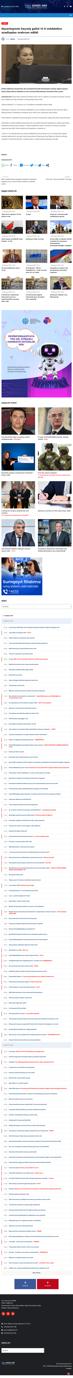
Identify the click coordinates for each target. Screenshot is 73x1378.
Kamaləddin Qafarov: (31, 976)
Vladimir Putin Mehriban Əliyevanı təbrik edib (23, 1115)
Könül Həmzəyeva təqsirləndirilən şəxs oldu (22, 648)
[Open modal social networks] (47, 165)
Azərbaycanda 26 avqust (24, 1013)
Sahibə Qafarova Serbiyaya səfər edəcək (22, 638)
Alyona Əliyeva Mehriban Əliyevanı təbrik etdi (23, 945)
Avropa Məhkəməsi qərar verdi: (39, 767)
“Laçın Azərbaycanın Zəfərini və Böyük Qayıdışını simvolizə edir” (29, 852)
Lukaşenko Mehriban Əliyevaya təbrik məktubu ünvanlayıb (27, 1109)
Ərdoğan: (31, 1062)
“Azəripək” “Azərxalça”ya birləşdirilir (24, 1241)
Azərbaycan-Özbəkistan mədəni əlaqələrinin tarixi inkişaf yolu (31, 1130)
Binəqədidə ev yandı (18, 950)
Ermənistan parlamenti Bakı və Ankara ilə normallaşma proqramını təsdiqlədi (33, 1093)
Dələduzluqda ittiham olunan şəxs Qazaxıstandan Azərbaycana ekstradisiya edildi (35, 1141)
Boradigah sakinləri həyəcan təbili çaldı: (31, 815)
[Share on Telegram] (41, 165)
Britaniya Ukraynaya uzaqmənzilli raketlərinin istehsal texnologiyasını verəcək (33, 1024)
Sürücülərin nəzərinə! (15, 675)
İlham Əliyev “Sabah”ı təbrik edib (19, 901)
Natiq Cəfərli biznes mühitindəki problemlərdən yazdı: (32, 857)
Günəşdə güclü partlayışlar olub (19, 1194)
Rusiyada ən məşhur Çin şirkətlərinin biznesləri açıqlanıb (59, 270)
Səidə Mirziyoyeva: (38, 1088)
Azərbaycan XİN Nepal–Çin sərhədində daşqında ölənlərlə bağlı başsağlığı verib (34, 627)
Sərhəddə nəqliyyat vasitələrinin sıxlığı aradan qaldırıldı (26, 820)
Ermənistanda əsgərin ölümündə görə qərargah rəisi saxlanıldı (35, 297)
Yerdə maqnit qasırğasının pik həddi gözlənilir (23, 804)
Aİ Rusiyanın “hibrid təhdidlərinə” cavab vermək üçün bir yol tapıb (36, 270)
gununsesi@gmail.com (10, 1330)
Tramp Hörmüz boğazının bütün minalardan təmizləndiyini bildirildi (30, 1162)
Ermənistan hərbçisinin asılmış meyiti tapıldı (23, 1152)
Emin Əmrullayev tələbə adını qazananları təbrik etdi (25, 1136)
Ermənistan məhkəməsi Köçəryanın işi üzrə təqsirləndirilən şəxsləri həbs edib (33, 783)
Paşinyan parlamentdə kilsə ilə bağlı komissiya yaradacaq (27, 1210)
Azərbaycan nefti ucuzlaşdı (17, 1008)
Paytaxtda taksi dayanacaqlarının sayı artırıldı (23, 757)
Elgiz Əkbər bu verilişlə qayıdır (18, 1083)
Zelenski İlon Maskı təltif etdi (18, 831)
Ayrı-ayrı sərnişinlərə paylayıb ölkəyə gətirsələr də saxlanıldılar (29, 1146)
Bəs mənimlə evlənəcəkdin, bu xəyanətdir (35, 697)
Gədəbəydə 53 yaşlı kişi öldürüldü (19, 1120)
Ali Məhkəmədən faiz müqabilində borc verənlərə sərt (30, 960)
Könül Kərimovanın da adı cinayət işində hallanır (24, 664)
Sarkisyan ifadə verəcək (35, 239)
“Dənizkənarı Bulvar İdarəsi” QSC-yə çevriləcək (24, 1247)
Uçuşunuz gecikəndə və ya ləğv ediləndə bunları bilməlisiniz (28, 734)
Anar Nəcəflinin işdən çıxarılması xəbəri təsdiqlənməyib (15, 438)
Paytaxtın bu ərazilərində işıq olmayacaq (22, 1067)
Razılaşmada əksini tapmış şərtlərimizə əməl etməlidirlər (30, 862)
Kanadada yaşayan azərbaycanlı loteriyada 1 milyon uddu (17, 474)
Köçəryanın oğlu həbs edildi (17, 1003)
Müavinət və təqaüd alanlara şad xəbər (21, 1257)
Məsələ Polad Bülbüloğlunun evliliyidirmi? (22, 929)
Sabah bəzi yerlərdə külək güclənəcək (21, 1226)
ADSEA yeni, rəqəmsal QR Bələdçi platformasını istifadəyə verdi (29, 1268)
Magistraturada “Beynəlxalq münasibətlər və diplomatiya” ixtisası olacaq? (37, 912)
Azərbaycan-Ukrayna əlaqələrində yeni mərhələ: (15, 513)
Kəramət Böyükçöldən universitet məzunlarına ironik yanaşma (28, 939)
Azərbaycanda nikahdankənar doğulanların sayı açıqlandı (27, 1215)
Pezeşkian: (26, 1051)
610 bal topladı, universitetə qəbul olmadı (24, 987)
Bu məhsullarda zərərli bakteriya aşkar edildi (30, 703)
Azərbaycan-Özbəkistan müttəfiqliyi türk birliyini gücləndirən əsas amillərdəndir (52, 550)
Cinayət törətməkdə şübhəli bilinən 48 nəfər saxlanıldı (26, 923)
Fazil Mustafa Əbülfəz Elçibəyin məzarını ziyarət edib (15, 550)
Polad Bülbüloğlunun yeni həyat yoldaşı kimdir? (26, 955)
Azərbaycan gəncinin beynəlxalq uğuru (29, 836)
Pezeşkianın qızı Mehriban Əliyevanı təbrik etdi (23, 713)
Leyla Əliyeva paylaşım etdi (20, 632)
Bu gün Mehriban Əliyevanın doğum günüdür (23, 1029)
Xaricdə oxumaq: (24, 1167)
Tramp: (28, 214)
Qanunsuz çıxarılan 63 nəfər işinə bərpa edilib (54, 511)
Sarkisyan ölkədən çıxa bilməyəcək (20, 799)
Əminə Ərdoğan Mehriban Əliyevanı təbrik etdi (23, 680)
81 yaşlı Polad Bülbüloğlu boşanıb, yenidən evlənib (53, 438)
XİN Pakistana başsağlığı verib (18, 718)
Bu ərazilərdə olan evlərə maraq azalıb (23, 966)
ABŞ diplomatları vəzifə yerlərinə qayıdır (22, 847)
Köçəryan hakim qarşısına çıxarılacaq (21, 1099)
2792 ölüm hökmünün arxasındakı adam (26, 1173)
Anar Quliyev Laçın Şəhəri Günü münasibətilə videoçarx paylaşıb (32, 729)
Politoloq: (35, 1189)
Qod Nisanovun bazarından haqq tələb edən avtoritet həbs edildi (37, 868)
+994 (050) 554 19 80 (10, 1327)
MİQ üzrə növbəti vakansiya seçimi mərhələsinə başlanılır (27, 691)
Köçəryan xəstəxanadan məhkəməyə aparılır (23, 708)
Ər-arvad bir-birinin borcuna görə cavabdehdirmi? (32, 810)
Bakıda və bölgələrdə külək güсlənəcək (26, 739)
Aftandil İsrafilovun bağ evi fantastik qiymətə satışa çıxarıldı (28, 971)
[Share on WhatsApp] (5, 165)
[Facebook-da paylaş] (13, 165)
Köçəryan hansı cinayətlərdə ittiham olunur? (25, 1231)
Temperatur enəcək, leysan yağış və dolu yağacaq (24, 825)
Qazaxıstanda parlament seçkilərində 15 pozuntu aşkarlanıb (28, 1104)
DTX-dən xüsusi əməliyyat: (54, 475)
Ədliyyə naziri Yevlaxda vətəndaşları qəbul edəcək (25, 880)
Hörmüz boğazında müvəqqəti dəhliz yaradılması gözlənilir (27, 1056)
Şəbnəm (12, 39)
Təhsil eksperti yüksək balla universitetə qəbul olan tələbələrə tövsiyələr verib (33, 1019)
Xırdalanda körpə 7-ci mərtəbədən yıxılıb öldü (23, 890)
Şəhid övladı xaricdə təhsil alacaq (19, 1078)
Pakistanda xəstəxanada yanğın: (25, 982)
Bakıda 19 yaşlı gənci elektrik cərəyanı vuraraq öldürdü (26, 906)
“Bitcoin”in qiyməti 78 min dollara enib (21, 654)
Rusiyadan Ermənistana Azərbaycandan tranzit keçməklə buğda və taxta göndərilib (35, 1157)
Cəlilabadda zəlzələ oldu (16, 685)
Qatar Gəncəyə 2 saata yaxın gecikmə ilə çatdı (31, 1263)
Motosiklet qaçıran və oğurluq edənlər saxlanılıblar (25, 1220)
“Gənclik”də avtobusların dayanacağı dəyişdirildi (24, 1204)
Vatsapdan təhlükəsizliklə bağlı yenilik (21, 669)
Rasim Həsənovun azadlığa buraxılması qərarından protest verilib (29, 1199)
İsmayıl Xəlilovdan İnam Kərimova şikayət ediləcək (24, 1040)
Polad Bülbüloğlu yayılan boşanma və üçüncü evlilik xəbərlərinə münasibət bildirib (35, 794)
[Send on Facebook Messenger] (24, 165)
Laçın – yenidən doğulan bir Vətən (19, 896)
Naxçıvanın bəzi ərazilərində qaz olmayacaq (23, 918)
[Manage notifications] (68, 1373)
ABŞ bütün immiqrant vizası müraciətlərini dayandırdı (25, 992)
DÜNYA (5, 23)
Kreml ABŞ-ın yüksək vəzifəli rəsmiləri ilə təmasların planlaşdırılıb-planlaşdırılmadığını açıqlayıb (39, 762)
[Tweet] (33, 165)
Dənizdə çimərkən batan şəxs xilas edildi (22, 1072)
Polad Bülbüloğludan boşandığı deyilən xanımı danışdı (38, 746)
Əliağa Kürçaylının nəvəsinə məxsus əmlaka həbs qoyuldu (27, 1125)
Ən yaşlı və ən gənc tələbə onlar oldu (20, 841)
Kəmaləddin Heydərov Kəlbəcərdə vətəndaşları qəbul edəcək (28, 934)
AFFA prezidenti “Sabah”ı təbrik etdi (20, 997)
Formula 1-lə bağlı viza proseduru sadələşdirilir (28, 1252)
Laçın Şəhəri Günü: (21, 885)
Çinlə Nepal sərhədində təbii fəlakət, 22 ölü (22, 724)
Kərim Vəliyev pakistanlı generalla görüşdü (25, 1183)
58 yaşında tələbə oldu (16, 874)
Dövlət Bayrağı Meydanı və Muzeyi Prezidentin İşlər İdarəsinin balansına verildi (34, 1236)
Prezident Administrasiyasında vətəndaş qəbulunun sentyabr (31, 1178)
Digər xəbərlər (36, 1272)
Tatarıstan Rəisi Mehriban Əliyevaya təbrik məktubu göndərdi (28, 643)
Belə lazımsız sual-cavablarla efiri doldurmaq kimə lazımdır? (34, 1034)
